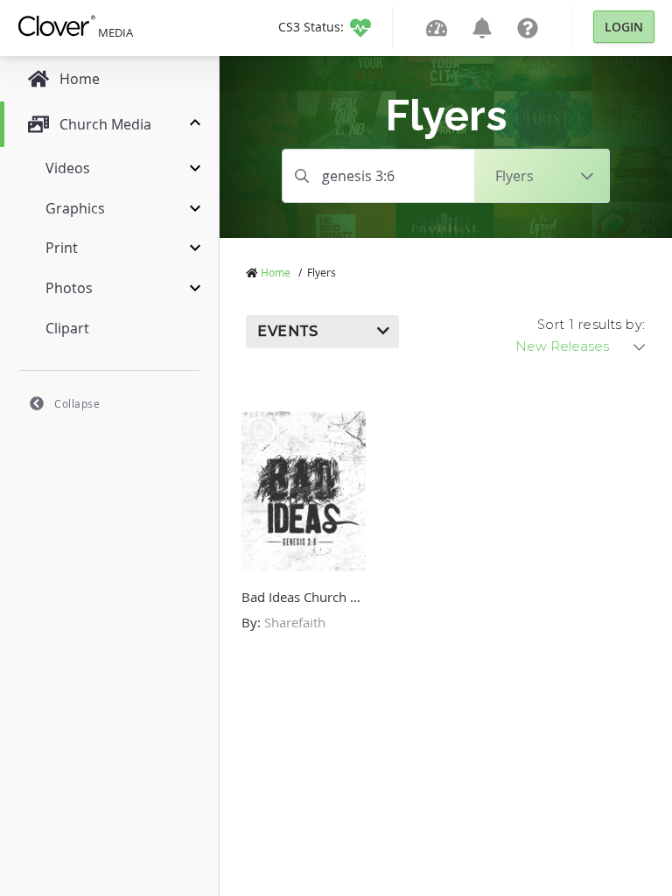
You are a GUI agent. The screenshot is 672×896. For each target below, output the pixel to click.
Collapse (77, 403)
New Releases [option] (562, 346)
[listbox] (582, 346)
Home (275, 272)
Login (624, 26)
